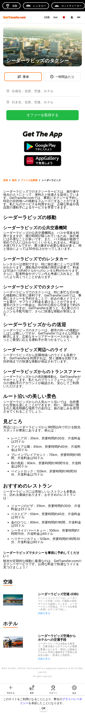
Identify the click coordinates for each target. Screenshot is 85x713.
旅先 (14, 180)
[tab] (10, 689)
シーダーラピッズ (51, 180)
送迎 (5, 180)
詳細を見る (44, 613)
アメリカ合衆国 (29, 180)
